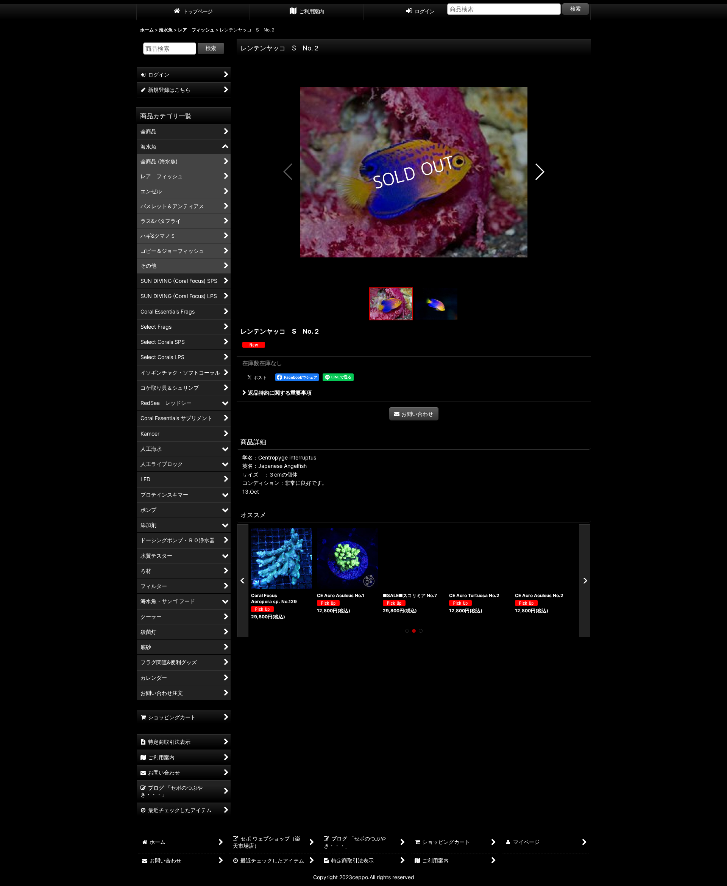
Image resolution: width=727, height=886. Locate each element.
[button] (288, 171)
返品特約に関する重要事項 (280, 392)
